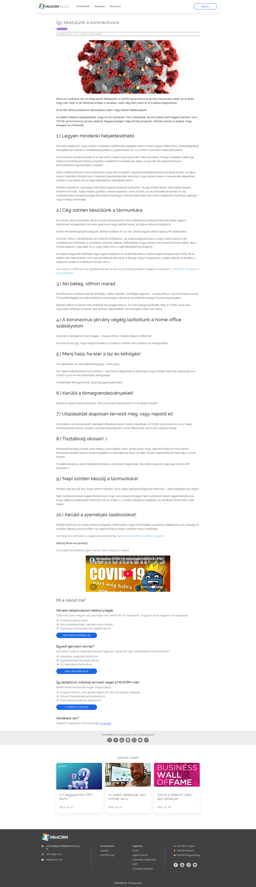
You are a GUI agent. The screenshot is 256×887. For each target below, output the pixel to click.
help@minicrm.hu (54, 860)
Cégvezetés (62, 29)
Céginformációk (139, 855)
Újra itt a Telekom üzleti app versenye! (174, 797)
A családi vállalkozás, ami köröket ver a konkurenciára (127, 797)
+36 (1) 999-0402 (54, 854)
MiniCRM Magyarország (188, 855)
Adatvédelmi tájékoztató (144, 860)
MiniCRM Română (185, 850)
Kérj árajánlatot (76, 671)
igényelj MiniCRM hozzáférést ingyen (140, 536)
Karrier (135, 850)
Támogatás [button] (100, 6)
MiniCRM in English (186, 846)
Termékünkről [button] (83, 6)
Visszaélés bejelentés (142, 869)
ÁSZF (135, 864)
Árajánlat (104, 850)
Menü (205, 6)
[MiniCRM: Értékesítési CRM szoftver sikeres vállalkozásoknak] (53, 6)
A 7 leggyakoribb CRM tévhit (76, 797)
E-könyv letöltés (76, 707)
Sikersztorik (115, 6)
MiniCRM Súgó (107, 855)
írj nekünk (105, 723)
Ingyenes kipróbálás (76, 635)
